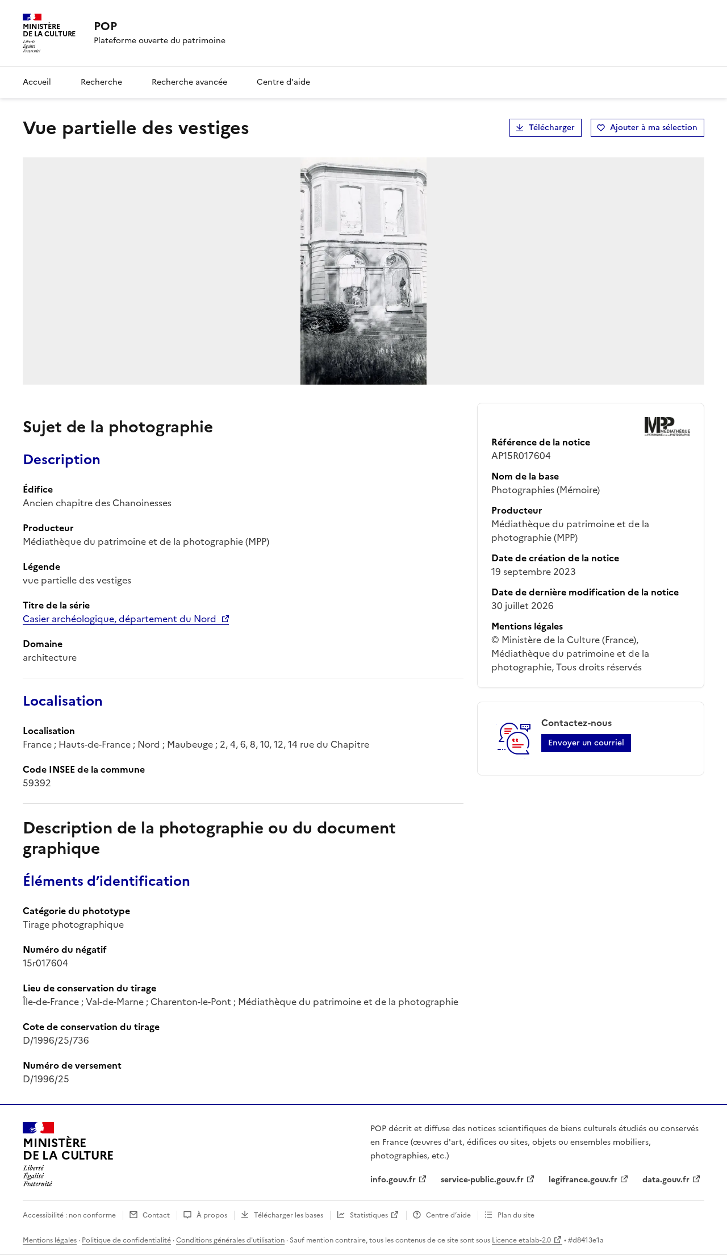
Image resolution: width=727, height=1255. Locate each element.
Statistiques (369, 1215)
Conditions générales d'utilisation (230, 1240)
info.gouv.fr (393, 1180)
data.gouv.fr (666, 1180)
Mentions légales (50, 1240)
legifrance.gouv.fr (583, 1180)
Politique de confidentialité (126, 1240)
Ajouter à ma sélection (653, 128)
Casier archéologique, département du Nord (119, 619)
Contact (156, 1215)
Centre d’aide (448, 1215)
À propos (212, 1215)
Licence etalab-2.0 (521, 1240)
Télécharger (552, 128)
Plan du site (516, 1215)
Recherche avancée (189, 82)
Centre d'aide (283, 82)
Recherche (101, 82)
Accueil (37, 82)
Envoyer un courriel (586, 743)
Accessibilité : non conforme (69, 1215)
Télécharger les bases (288, 1215)
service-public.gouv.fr (482, 1180)
